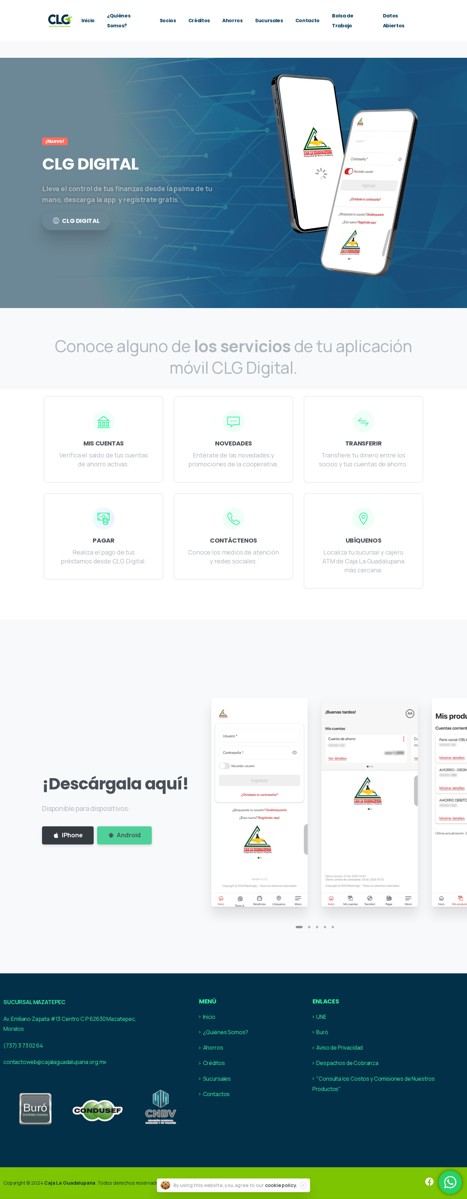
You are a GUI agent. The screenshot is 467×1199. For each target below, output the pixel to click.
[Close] (303, 1185)
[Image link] (35, 1108)
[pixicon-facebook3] (429, 1182)
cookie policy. (281, 1185)
